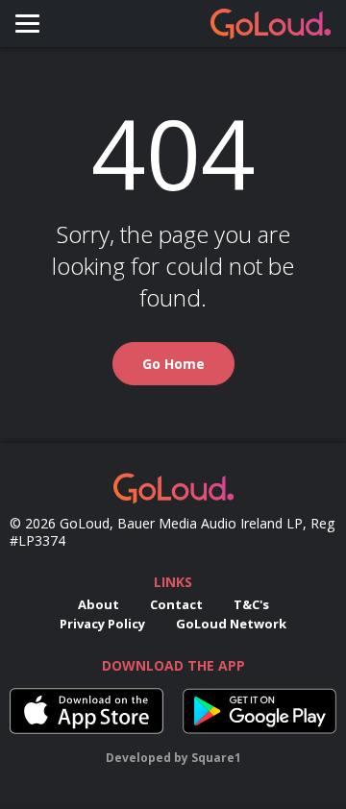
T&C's (251, 604)
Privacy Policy (102, 623)
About (98, 604)
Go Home (173, 364)
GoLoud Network (231, 623)
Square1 (216, 757)
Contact (176, 604)
